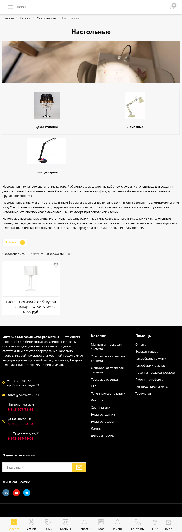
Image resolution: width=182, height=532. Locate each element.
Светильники (100, 407)
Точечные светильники (108, 393)
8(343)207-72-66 (20, 409)
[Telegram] (26, 492)
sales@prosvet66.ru (23, 395)
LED (93, 386)
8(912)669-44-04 (20, 438)
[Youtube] (16, 492)
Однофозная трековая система (107, 370)
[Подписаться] (79, 467)
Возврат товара (146, 351)
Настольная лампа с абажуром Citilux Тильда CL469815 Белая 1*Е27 (31, 304)
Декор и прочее (102, 435)
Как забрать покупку (150, 358)
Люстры (97, 400)
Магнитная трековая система (106, 346)
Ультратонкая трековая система (108, 358)
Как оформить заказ (150, 365)
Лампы (96, 428)
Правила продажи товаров (155, 372)
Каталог (98, 335)
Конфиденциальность (151, 386)
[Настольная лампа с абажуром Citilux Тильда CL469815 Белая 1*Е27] (31, 279)
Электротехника (103, 414)
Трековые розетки (104, 379)
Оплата (140, 344)
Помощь (143, 335)
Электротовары (102, 421)
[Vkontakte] (5, 492)
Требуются (143, 393)
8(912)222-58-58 (20, 423)
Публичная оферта (149, 379)
